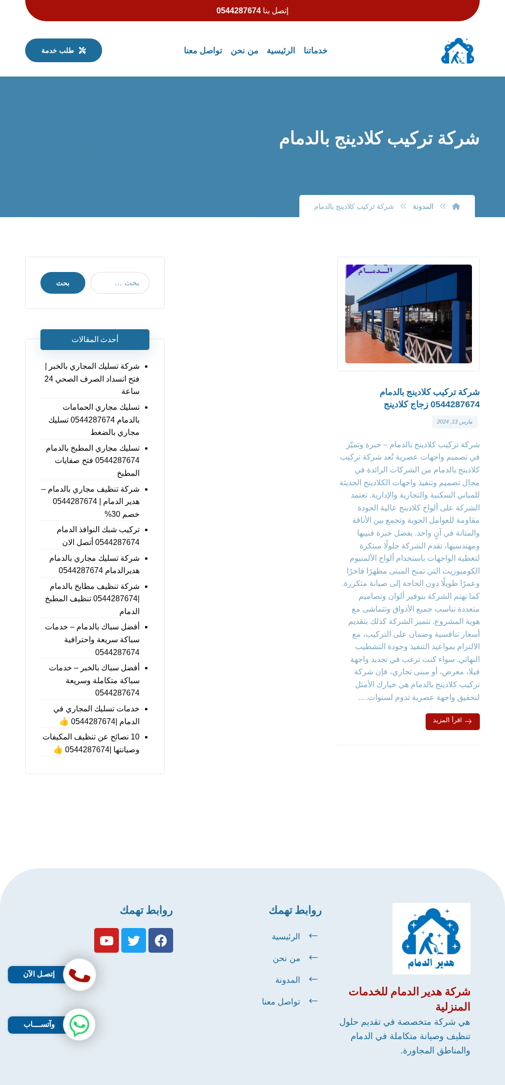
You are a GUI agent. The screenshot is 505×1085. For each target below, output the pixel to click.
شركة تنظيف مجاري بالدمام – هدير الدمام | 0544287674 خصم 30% (90, 501)
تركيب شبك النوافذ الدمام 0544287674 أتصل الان (98, 535)
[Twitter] (133, 940)
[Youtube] (106, 940)
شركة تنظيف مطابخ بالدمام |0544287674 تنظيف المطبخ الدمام (92, 599)
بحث (63, 283)
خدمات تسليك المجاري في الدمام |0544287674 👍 (96, 715)
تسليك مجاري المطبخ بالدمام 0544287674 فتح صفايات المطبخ (93, 460)
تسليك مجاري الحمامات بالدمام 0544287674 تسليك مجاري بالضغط (94, 419)
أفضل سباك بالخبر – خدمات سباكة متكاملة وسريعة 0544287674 (94, 680)
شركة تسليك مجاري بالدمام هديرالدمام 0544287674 (94, 564)
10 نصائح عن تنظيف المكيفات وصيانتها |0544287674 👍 (91, 743)
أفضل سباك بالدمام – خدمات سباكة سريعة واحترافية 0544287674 (92, 639)
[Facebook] (160, 940)
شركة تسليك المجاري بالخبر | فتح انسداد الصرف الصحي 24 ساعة (92, 378)
